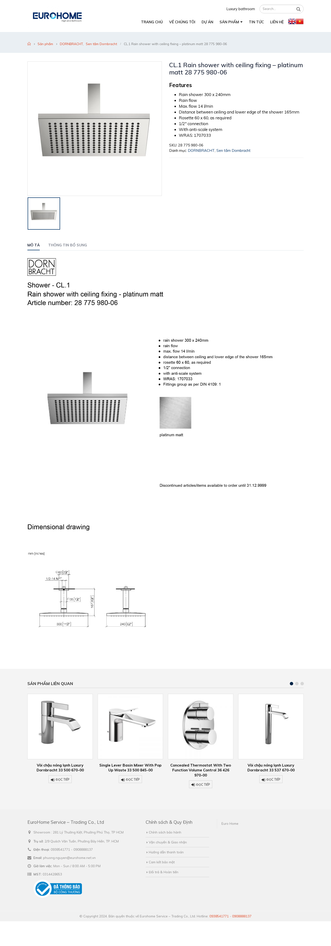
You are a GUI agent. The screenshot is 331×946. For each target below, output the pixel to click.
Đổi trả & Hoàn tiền (163, 872)
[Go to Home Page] (29, 44)
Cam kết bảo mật (162, 862)
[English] (292, 22)
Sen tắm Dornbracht (233, 150)
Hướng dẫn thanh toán (166, 852)
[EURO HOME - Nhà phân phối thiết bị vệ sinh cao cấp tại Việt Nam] (58, 16)
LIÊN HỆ (277, 22)
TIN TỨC (256, 22)
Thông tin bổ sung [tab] (67, 245)
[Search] (298, 9)
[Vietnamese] (300, 22)
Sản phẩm (229, 22)
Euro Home (229, 823)
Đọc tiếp (63, 779)
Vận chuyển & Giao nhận (168, 842)
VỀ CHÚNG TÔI (182, 22)
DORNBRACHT (201, 150)
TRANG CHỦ (152, 22)
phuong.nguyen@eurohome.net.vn (69, 858)
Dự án (207, 22)
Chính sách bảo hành (165, 832)
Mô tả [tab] (33, 245)
